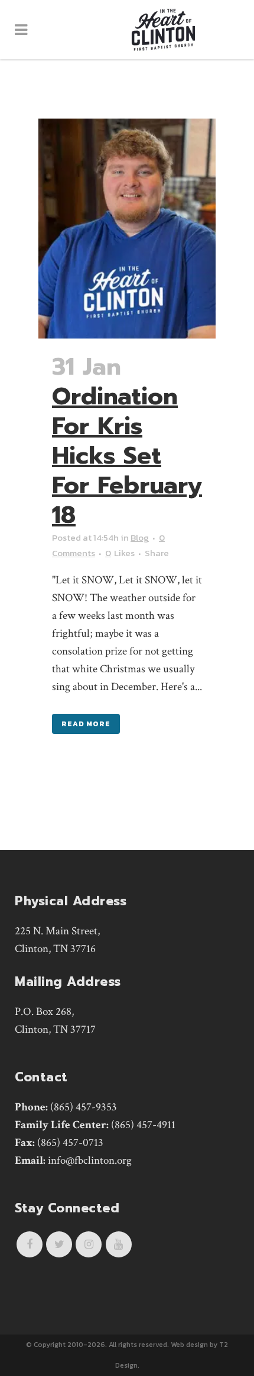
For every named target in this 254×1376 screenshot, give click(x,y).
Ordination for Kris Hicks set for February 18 (127, 455)
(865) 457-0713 (70, 1142)
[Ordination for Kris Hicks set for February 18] (127, 229)
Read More (85, 724)
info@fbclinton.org (90, 1160)
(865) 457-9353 (83, 1107)
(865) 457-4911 (143, 1125)
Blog (140, 537)
